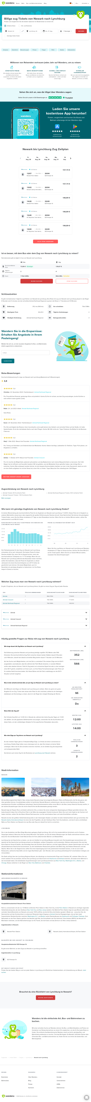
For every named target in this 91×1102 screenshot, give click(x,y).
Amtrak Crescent (39, 457)
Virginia (21, 1057)
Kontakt (59, 1077)
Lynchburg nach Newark (42, 753)
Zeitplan (5, 50)
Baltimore (38, 863)
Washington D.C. (70, 860)
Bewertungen (24, 50)
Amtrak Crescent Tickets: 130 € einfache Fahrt (17, 495)
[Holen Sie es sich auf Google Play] (75, 126)
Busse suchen (36, 281)
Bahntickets (5, 1080)
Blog (45, 3)
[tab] (11, 27)
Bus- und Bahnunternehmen (34, 3)
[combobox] (12, 31)
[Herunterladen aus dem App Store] (57, 126)
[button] (71, 3)
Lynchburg (29, 1057)
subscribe (8, 361)
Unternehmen (61, 1080)
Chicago (4, 863)
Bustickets (4, 1077)
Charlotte (47, 863)
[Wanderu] (8, 3)
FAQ (52, 50)
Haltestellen (71, 50)
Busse (18, 3)
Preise (34, 50)
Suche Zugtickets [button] (45, 997)
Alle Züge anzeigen (45, 241)
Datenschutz (61, 1087)
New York (32, 863)
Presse (30, 1084)
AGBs (58, 1084)
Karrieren (31, 1087)
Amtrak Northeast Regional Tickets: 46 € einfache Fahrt (65, 493)
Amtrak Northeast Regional (42, 392)
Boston (43, 916)
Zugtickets (4, 1057)
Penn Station (63, 908)
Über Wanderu (32, 1077)
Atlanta (79, 860)
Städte (62, 50)
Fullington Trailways (78, 916)
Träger (44, 50)
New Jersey (42, 910)
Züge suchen (72, 281)
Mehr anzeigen (6, 498)
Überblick (15, 50)
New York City (60, 860)
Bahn (23, 3)
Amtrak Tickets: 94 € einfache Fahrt (14, 493)
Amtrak (5, 596)
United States (13, 1057)
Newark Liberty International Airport (12, 820)
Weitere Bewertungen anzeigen (16, 476)
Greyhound (52, 858)
